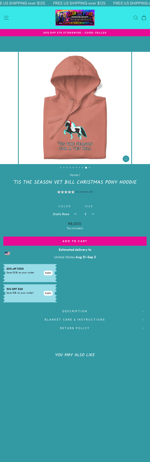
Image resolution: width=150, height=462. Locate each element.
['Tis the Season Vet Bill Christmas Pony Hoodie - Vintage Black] (24, 439)
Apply (48, 272)
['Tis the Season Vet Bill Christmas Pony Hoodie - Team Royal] (28, 439)
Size (89, 206)
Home (74, 175)
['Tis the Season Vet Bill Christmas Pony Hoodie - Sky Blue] (51, 439)
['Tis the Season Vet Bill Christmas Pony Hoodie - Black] (10, 439)
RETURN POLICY (75, 328)
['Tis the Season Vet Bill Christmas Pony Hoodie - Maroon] (19, 439)
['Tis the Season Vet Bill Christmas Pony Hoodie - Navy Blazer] (15, 439)
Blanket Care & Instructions (75, 319)
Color (64, 206)
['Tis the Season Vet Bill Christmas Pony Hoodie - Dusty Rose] (46, 439)
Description (75, 311)
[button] (75, 192)
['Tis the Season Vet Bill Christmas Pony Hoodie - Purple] (33, 439)
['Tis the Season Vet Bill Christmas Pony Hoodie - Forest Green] (37, 439)
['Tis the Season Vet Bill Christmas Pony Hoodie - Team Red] (42, 439)
